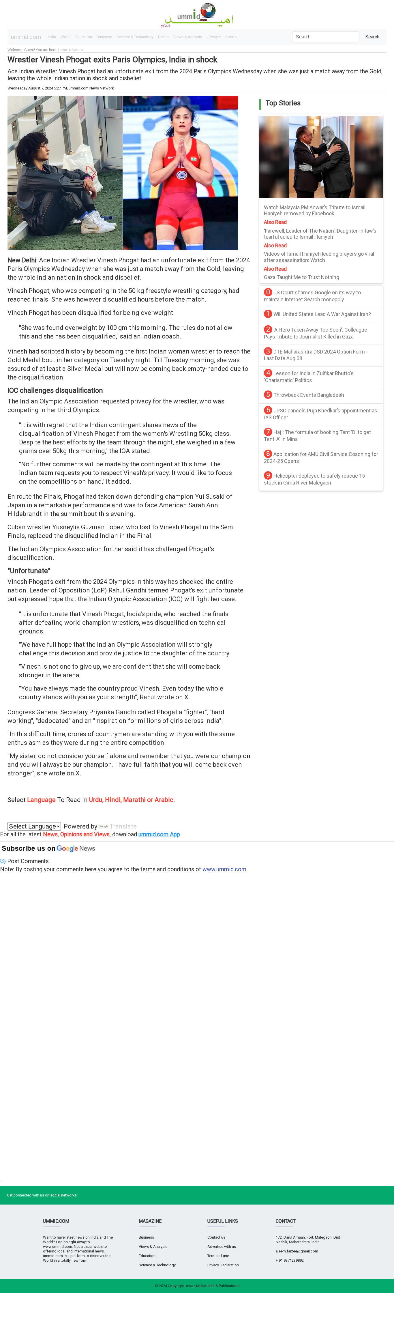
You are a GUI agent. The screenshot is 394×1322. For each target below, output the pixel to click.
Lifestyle (214, 37)
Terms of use (218, 1256)
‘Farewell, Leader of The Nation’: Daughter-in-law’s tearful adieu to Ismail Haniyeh (320, 234)
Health (163, 37)
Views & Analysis (187, 37)
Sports (231, 37)
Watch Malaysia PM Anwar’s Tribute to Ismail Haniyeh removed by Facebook (314, 210)
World (66, 37)
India (52, 37)
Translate (123, 826)
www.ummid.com (224, 869)
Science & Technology (135, 37)
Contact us (216, 1237)
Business (104, 37)
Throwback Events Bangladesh (308, 395)
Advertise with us (221, 1246)
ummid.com (26, 36)
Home (63, 50)
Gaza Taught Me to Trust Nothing (301, 277)
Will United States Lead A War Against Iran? (322, 314)
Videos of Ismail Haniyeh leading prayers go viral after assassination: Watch (319, 257)
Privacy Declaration (223, 1265)
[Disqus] (197, 952)
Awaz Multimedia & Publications (212, 1286)
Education (83, 37)
